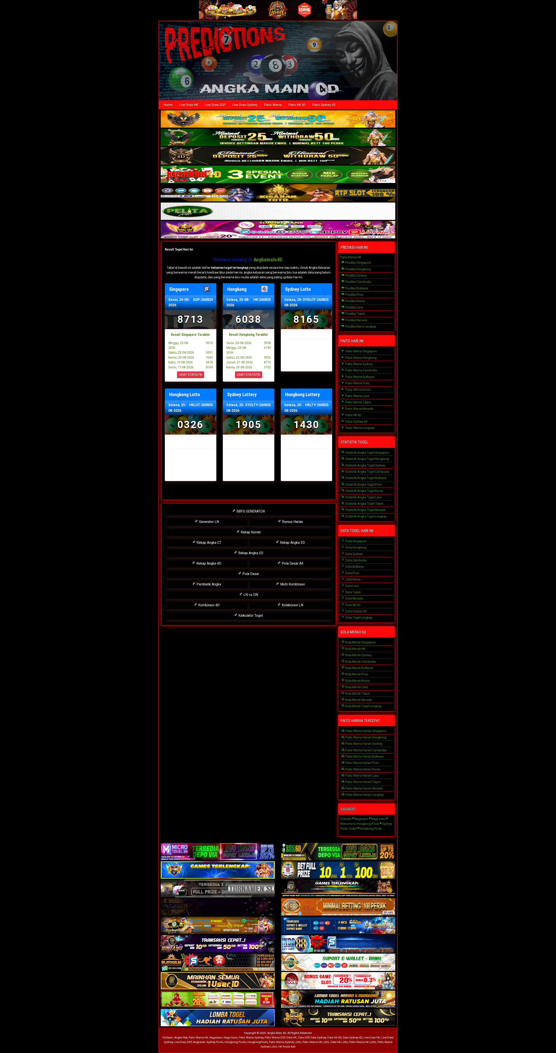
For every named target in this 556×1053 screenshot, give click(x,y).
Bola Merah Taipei (357, 693)
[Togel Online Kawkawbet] (218, 889)
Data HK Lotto (339, 1042)
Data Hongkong (355, 547)
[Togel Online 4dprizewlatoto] (218, 981)
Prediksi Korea (355, 301)
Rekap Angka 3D (292, 543)
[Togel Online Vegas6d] (218, 907)
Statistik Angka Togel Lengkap (366, 516)
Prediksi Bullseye (356, 288)
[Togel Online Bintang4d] (218, 944)
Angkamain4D (267, 260)
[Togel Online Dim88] (278, 138)
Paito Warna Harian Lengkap (364, 794)
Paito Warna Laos (357, 396)
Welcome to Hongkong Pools (359, 824)
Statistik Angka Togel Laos (363, 497)
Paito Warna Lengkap (359, 428)
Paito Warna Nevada (359, 408)
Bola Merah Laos (356, 687)
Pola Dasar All (292, 563)
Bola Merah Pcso (356, 674)
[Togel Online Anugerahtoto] (338, 926)
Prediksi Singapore (358, 262)
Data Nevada (354, 598)
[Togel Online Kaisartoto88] (218, 999)
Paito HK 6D (297, 105)
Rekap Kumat (250, 532)
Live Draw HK (188, 105)
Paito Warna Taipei (358, 402)
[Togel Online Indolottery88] (338, 944)
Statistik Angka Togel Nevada (365, 510)
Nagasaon (361, 819)
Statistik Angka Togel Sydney (365, 465)
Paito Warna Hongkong (361, 357)
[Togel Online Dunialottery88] (338, 907)
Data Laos (352, 586)
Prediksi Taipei (355, 313)
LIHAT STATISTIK (190, 374)
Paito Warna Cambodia (361, 370)
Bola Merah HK (355, 649)
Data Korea (353, 579)
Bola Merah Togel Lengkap (363, 706)
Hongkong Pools (371, 828)
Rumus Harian (292, 522)
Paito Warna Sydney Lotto (285, 1042)
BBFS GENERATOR (250, 511)
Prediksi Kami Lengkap (360, 326)
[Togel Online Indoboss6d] (338, 852)
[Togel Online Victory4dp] (218, 870)
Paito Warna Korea (358, 389)
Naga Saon (231, 1037)
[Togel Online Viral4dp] (278, 230)
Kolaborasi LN (292, 605)
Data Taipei (353, 592)
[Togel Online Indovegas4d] (338, 1018)
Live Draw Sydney (245, 105)
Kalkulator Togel (250, 615)
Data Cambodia (356, 560)
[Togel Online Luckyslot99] (338, 870)
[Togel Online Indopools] (338, 981)
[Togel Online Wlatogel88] (218, 962)
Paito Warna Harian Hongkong (365, 737)
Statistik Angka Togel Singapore (367, 452)
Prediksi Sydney (356, 275)
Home (168, 105)
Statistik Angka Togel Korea (364, 491)
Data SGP (303, 1037)
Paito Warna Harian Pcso (362, 763)
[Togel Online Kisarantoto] (278, 193)
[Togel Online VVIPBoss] (278, 119)
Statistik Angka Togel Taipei (364, 503)
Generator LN (208, 522)
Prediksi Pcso (354, 294)
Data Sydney (354, 554)
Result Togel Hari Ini (179, 249)
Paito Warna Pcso (357, 383)
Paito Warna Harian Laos (362, 775)
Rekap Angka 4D (208, 563)
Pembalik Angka (208, 584)
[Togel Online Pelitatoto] (278, 211)
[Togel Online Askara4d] (218, 926)
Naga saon (378, 819)
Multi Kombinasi (292, 584)
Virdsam (346, 819)
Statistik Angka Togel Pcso (363, 484)
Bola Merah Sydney (358, 655)
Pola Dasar (250, 574)
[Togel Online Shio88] (338, 999)
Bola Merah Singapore (360, 642)
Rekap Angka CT (208, 543)
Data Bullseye (354, 566)
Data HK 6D (353, 605)
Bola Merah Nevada (358, 700)
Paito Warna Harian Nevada (364, 788)
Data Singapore (356, 541)
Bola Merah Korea (357, 680)
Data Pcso (352, 573)
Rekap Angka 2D (250, 553)
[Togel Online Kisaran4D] (278, 174)
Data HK (291, 1037)
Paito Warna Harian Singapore (365, 731)
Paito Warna (273, 105)
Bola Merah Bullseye (359, 668)
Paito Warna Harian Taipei (363, 782)
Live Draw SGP (215, 105)
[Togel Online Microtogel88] (218, 852)
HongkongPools (257, 1042)
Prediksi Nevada (356, 320)
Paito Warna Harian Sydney (363, 743)
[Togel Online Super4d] (278, 156)
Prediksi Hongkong (358, 269)
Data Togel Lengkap (358, 617)
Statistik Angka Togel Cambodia (367, 471)
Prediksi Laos (354, 307)
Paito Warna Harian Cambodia (365, 750)
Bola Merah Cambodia (360, 661)
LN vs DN (250, 595)
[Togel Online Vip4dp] (338, 889)
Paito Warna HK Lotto (316, 1042)
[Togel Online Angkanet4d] (338, 962)
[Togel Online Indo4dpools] (218, 1018)
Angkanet (199, 1042)
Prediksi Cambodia (358, 281)
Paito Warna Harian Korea (362, 769)
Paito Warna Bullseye (359, 377)
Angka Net (180, 1037)
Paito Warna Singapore (361, 351)
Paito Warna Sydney (359, 364)
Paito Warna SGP (275, 1037)
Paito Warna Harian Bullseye (364, 756)
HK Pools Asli (286, 1046)
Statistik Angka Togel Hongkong (367, 459)
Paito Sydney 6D (324, 105)
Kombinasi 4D (208, 605)
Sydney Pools (214, 1042)
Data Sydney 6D (356, 611)
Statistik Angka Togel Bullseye (366, 478)
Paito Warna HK (350, 257)
